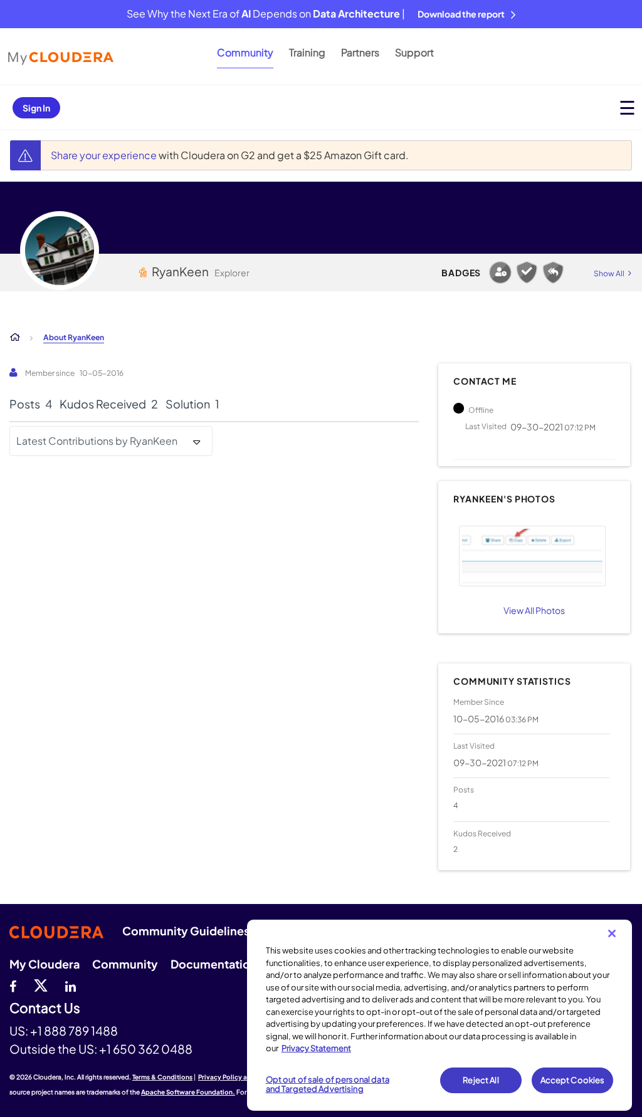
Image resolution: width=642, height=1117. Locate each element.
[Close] (612, 933)
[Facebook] (12, 984)
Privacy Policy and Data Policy (245, 1077)
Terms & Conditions (162, 1077)
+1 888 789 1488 (74, 1030)
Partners (360, 52)
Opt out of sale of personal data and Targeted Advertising (327, 1084)
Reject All (480, 1080)
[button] (532, 556)
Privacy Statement (316, 1048)
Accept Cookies (572, 1080)
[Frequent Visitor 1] (500, 272)
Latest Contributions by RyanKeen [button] (96, 440)
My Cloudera (44, 964)
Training (307, 52)
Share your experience (105, 155)
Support (414, 52)
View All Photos (534, 610)
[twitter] (40, 984)
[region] (439, 1015)
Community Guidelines (186, 930)
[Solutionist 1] (526, 272)
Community (245, 52)
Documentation (214, 964)
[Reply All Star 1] (553, 272)
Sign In (36, 107)
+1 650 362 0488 (145, 1048)
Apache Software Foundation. (188, 1092)
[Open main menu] (627, 107)
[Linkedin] (70, 984)
